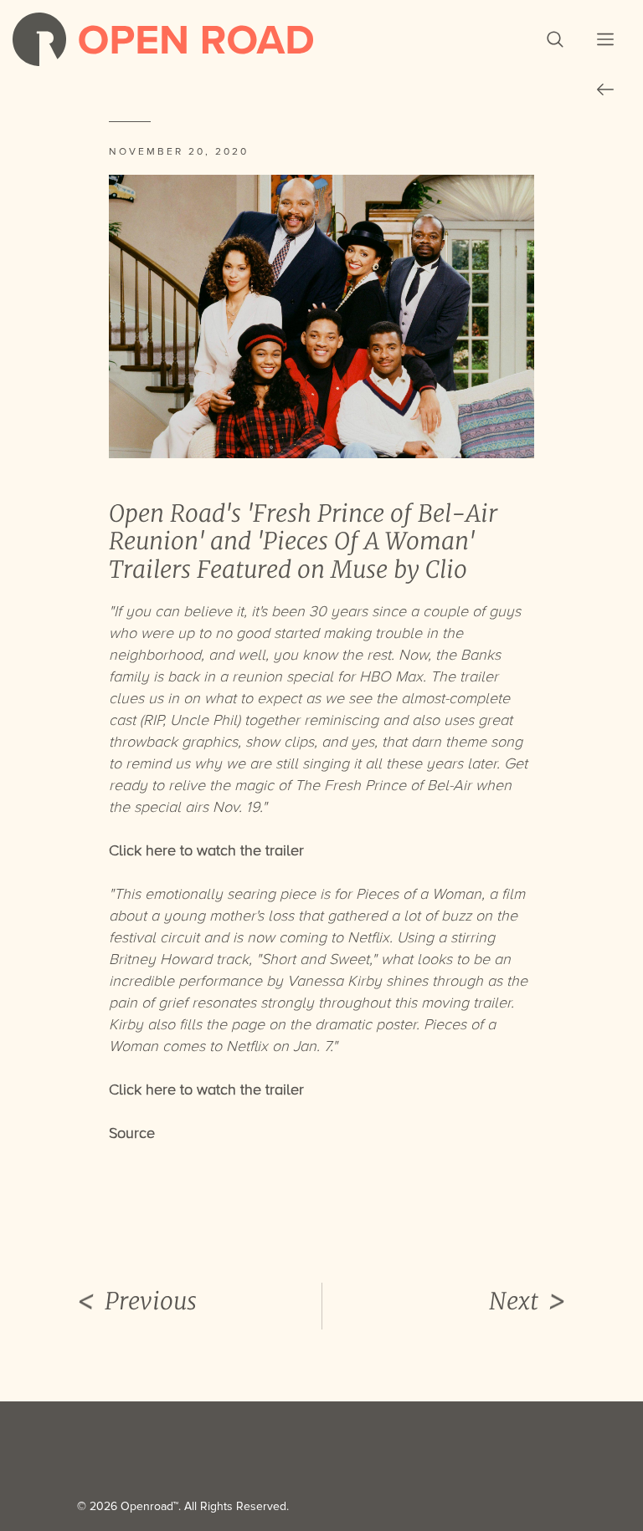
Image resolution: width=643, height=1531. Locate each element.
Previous (151, 1301)
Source (132, 1133)
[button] (555, 39)
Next (513, 1301)
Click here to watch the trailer (206, 1089)
